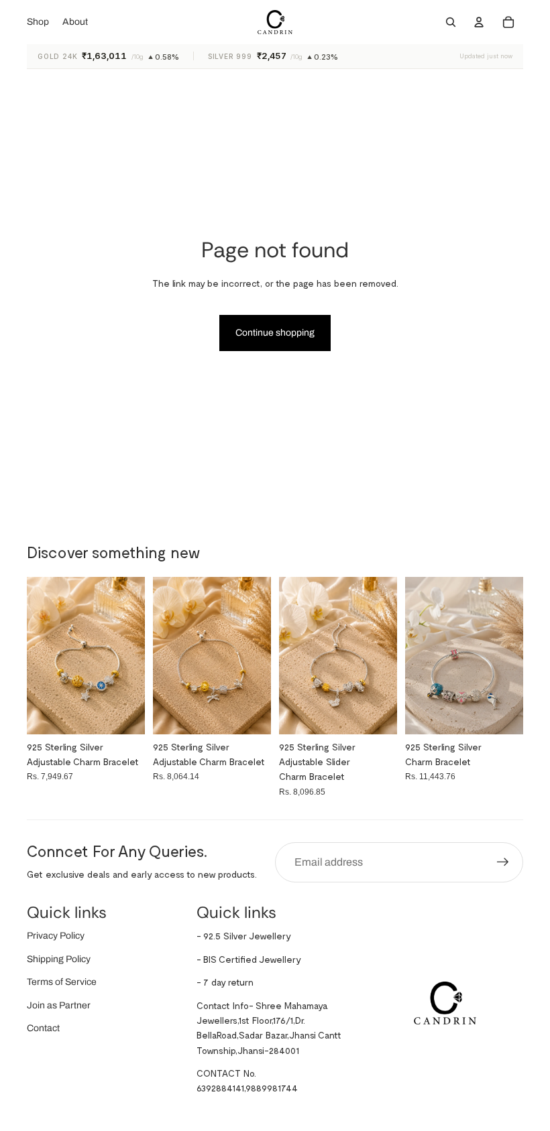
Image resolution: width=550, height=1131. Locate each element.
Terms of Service (62, 982)
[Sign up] (503, 862)
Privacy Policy (56, 936)
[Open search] (450, 22)
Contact (43, 1028)
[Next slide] (512, 655)
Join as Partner (59, 1005)
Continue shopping (275, 333)
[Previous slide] (415, 655)
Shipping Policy (59, 959)
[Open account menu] (479, 22)
